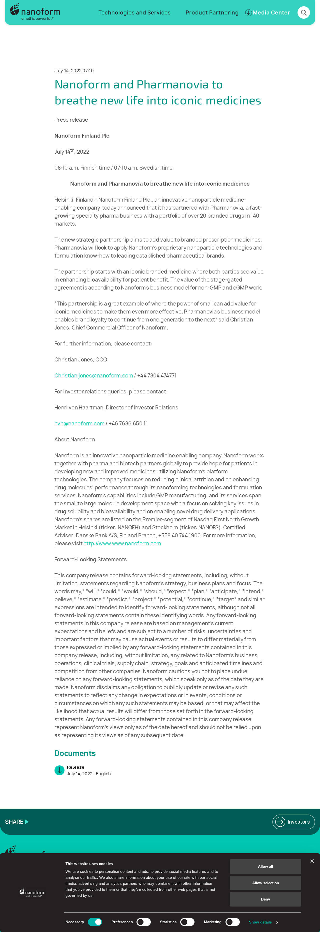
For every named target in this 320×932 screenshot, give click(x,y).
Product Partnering (212, 12)
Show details (260, 922)
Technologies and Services (134, 12)
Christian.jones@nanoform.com (93, 375)
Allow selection (265, 883)
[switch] (143, 922)
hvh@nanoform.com (79, 423)
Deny (265, 899)
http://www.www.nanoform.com (122, 543)
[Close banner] (312, 861)
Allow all (265, 866)
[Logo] (35, 12)
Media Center (271, 12)
